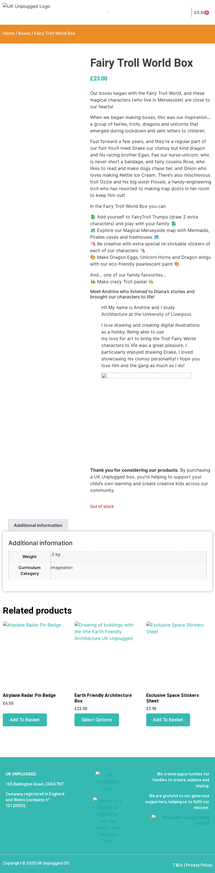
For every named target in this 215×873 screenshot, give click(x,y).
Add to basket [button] (25, 719)
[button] (107, 12)
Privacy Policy (199, 865)
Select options (96, 719)
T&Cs (178, 865)
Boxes (24, 33)
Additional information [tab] (38, 525)
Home (9, 33)
